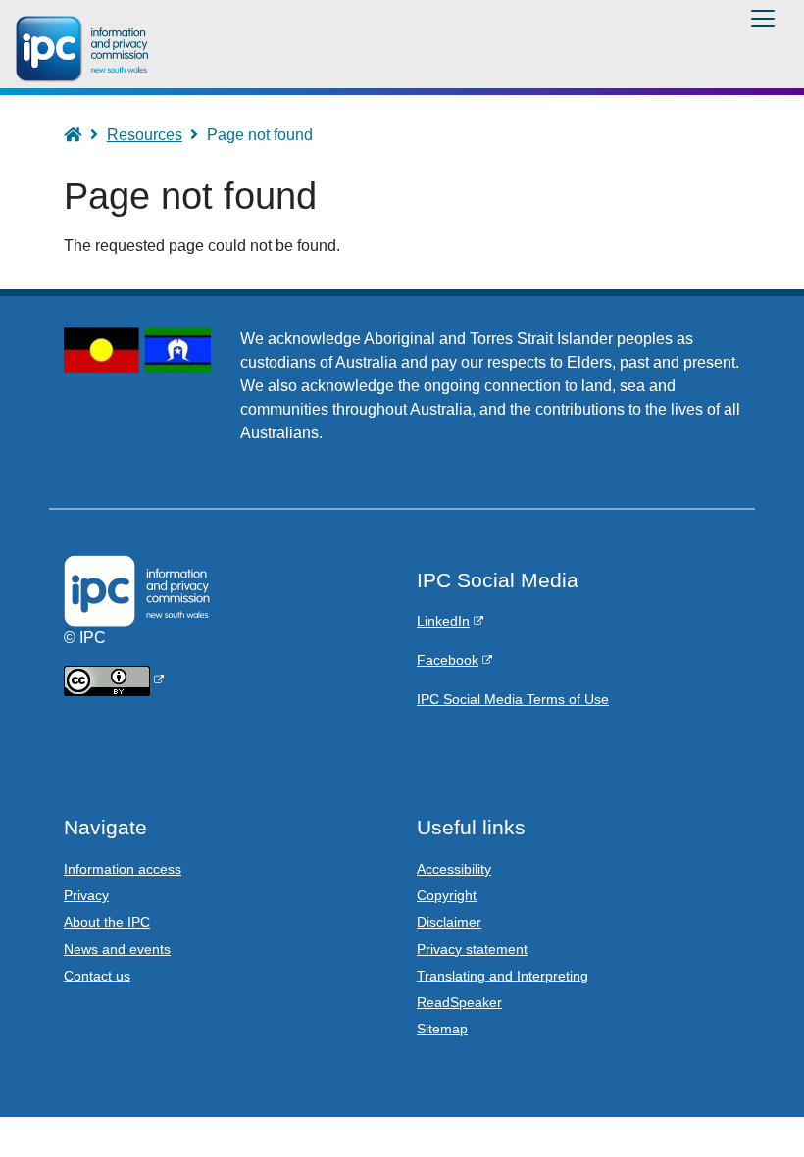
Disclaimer (449, 922)
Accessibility (454, 869)
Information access (122, 869)
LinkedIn (443, 621)
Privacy (86, 895)
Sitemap (442, 1028)
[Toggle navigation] (762, 18)
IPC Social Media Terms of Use (513, 699)
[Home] (85, 49)
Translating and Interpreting (502, 975)
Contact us (97, 975)
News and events (117, 949)
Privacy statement (472, 949)
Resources (144, 134)
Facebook (447, 660)
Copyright (447, 895)
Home (81, 134)
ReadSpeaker (459, 1002)
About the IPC (107, 922)
